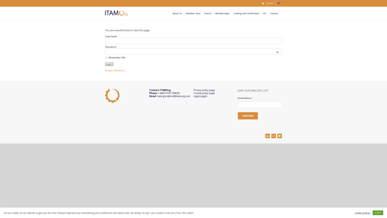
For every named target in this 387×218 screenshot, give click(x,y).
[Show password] (277, 52)
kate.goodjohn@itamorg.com (173, 96)
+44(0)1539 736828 (168, 93)
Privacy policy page (204, 90)
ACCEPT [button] (377, 212)
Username (111, 36)
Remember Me (116, 57)
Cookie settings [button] (362, 212)
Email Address (245, 98)
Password (110, 47)
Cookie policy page (204, 93)
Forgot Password (114, 70)
